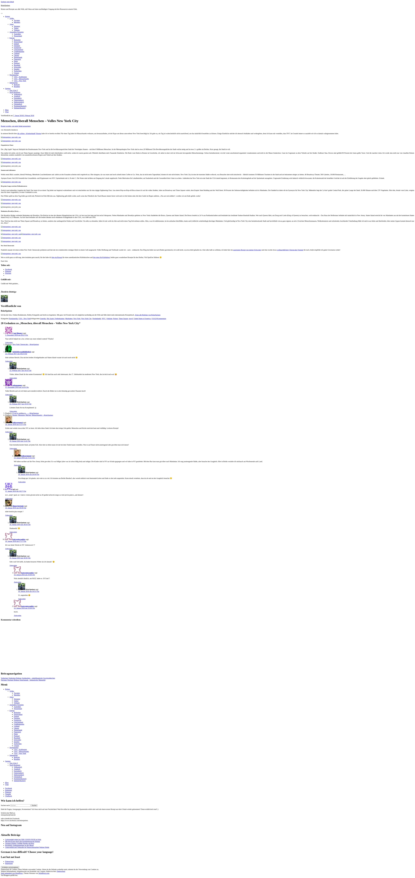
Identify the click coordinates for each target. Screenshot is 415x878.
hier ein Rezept (57, 257)
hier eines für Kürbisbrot (101, 257)
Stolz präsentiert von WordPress (12, 873)
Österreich (17, 59)
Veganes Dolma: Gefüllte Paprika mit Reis (19, 843)
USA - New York (25, 319)
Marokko (17, 22)
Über (7, 112)
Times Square (123, 319)
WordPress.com (43, 873)
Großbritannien (19, 51)
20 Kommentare (160, 319)
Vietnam (17, 30)
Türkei (16, 28)
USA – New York (20, 81)
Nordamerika (14, 75)
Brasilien (17, 87)
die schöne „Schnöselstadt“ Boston (29, 133)
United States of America (142, 319)
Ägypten (17, 20)
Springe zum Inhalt (7, 2)
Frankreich (17, 48)
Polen (16, 61)
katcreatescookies (19, 539)
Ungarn (16, 73)
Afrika (12, 18)
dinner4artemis (18, 506)
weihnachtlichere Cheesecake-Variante (290, 250)
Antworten (9, 342)
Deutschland (18, 42)
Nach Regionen (15, 92)
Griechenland (18, 50)
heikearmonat (18, 422)
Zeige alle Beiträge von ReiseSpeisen (147, 315)
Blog (7, 110)
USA (153, 319)
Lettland (16, 53)
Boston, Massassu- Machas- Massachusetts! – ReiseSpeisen (32, 415)
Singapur (17, 26)
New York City (86, 319)
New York (76, 319)
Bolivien (17, 85)
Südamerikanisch (20, 108)
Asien (12, 24)
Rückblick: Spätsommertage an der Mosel (19, 845)
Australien (17, 34)
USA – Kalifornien (20, 77)
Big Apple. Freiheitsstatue (55, 319)
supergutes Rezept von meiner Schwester (247, 250)
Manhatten (69, 319)
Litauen (16, 55)
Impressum (9, 863)
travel (131, 319)
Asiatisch (17, 96)
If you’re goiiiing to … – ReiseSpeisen (25, 413)
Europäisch (18, 98)
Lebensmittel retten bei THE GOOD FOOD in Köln (23, 839)
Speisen (7, 88)
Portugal (17, 63)
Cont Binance (18, 333)
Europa (12, 38)
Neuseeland (18, 36)
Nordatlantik (96, 319)
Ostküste (109, 319)
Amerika (43, 319)
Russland (17, 65)
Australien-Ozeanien (17, 32)
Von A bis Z (14, 90)
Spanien (16, 69)
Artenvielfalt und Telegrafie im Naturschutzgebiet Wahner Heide (27, 847)
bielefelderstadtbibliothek (22, 352)
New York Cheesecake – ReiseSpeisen (25, 344)
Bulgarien (17, 40)
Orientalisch (18, 104)
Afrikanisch (18, 94)
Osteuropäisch (19, 100)
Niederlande (18, 57)
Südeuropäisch (19, 102)
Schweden (17, 67)
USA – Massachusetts (21, 79)
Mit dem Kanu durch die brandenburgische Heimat (22, 841)
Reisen (7, 16)
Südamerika (14, 83)
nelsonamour (17, 385)
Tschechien (18, 71)
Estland (16, 44)
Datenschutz (9, 861)
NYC (104, 319)
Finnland (17, 46)
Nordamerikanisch (20, 106)
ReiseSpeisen (5, 5)
